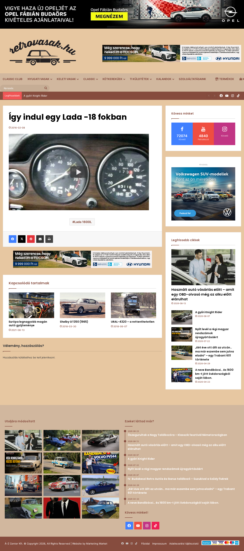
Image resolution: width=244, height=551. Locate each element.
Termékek (226, 79)
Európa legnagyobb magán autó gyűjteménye (28, 323)
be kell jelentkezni (44, 357)
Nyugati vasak (38, 79)
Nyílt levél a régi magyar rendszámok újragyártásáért (212, 333)
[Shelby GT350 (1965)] (82, 305)
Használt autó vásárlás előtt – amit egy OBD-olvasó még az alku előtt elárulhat (202, 294)
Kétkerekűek (112, 79)
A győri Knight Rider (35, 95)
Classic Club (12, 79)
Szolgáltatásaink (192, 79)
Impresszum (159, 543)
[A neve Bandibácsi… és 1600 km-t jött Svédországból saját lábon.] (181, 375)
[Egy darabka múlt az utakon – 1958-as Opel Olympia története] (23, 508)
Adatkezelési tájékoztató (184, 543)
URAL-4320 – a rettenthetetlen (132, 322)
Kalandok (163, 79)
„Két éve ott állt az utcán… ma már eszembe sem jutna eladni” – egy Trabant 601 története (214, 353)
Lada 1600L (83, 222)
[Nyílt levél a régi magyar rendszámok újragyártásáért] (181, 334)
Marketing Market (96, 543)
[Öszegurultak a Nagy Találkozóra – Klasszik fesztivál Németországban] (62, 440)
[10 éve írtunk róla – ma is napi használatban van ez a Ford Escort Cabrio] (100, 485)
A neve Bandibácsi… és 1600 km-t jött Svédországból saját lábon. (214, 374)
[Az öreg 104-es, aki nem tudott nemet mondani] (23, 485)
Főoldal (145, 543)
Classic (89, 79)
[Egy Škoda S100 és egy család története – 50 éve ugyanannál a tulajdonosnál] (100, 508)
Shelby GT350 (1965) (74, 322)
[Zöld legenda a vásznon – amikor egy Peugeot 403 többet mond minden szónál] (62, 508)
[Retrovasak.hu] (41, 54)
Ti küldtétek (139, 79)
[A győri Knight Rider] (181, 317)
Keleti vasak (66, 79)
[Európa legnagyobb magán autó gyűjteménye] (31, 305)
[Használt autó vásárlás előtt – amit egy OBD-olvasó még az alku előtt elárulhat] (203, 267)
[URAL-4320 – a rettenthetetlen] (133, 305)
